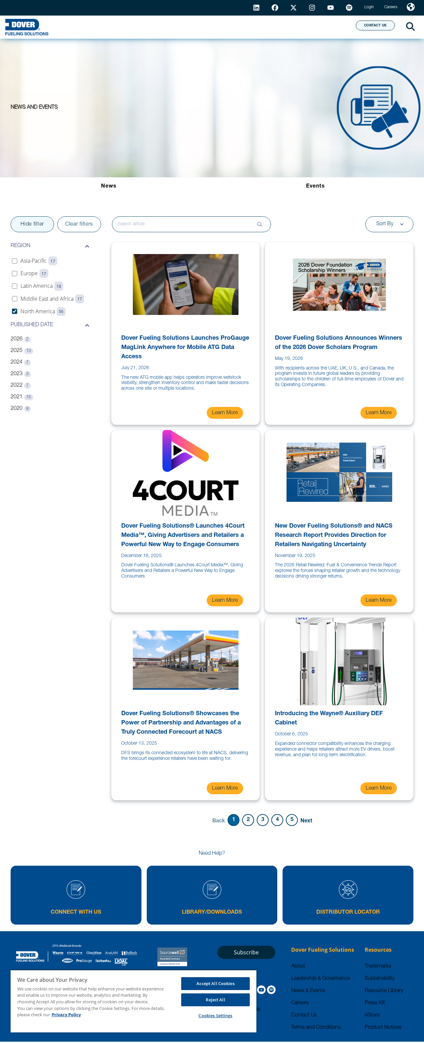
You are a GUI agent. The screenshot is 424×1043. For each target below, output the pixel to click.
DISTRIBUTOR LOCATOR (348, 912)
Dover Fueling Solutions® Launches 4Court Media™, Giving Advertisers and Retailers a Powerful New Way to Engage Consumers (182, 535)
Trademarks (378, 966)
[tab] (108, 186)
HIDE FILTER (32, 224)
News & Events (308, 991)
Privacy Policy (66, 1015)
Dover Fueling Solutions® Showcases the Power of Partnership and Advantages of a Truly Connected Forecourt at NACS (181, 723)
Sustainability (380, 978)
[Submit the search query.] (259, 224)
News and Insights (265, 26)
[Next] (306, 820)
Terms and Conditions (316, 1027)
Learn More (225, 413)
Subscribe (246, 952)
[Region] (411, 8)
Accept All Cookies (215, 983)
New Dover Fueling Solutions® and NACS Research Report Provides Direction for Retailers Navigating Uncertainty (334, 535)
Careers (300, 1003)
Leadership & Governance (320, 978)
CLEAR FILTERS (79, 224)
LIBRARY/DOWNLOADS (212, 912)
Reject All (215, 1000)
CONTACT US (375, 25)
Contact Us (304, 1015)
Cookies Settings (215, 1016)
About (326, 26)
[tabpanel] (212, 522)
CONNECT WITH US (76, 912)
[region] (133, 1001)
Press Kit (375, 1003)
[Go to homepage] (26, 27)
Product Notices (383, 1027)
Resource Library (384, 991)
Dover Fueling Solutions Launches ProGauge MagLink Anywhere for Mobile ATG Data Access (185, 347)
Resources (198, 26)
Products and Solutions (121, 26)
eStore (372, 1015)
